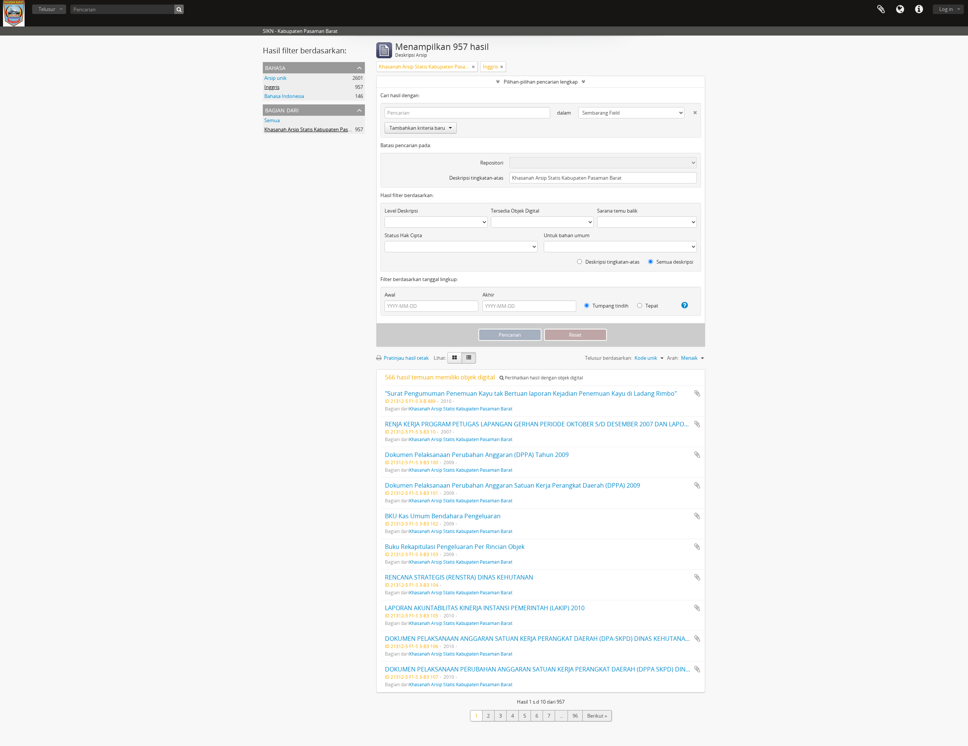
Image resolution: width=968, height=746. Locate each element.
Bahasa (899, 9)
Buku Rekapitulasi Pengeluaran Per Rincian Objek (454, 546)
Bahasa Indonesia (284, 96)
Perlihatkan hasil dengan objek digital (543, 378)
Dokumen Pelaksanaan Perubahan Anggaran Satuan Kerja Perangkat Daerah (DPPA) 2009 (512, 485)
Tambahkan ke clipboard (697, 393)
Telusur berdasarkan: (608, 357)
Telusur (47, 9)
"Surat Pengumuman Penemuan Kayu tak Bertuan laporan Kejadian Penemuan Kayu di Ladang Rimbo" (531, 393)
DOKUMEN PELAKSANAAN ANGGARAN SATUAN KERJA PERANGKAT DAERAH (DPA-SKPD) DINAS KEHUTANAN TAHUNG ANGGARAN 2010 (575, 638)
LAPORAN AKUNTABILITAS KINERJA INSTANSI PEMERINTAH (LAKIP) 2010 (485, 608)
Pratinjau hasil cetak (406, 357)
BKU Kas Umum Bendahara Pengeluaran (443, 516)
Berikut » (597, 715)
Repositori (491, 162)
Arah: (673, 357)
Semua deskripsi (674, 261)
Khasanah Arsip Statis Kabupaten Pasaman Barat (319, 129)
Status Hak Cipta (403, 235)
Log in (946, 9)
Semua (272, 120)
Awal (390, 294)
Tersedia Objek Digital (515, 210)
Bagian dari (282, 109)
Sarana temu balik (617, 210)
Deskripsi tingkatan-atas (476, 177)
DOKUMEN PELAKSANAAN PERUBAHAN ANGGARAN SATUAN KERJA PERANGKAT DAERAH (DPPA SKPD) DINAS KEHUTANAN (558, 669)
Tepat (651, 305)
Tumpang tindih (609, 305)
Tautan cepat (918, 9)
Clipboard (881, 9)
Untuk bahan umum (566, 235)
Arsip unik (275, 78)
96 (575, 715)
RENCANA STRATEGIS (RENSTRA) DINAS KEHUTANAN (459, 577)
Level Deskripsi (401, 210)
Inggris (271, 87)
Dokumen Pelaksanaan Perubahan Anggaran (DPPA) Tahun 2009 (477, 455)
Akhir (488, 294)
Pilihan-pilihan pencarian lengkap (541, 81)
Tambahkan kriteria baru (417, 127)
